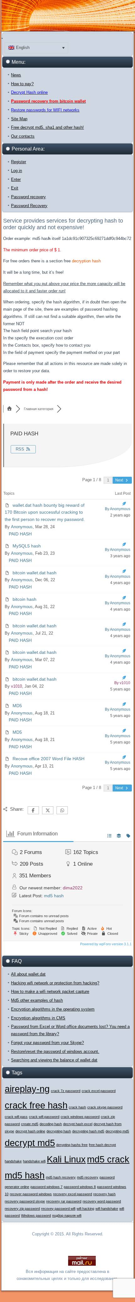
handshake (13, 1161)
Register (18, 161)
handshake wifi (34, 1161)
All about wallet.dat (28, 974)
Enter (16, 179)
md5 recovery (87, 1177)
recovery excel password (72, 1194)
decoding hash (51, 1124)
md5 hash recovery (61, 1177)
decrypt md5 (30, 1143)
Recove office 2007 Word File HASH (48, 758)
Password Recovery (29, 205)
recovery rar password (63, 1201)
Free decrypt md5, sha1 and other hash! (47, 127)
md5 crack (108, 1159)
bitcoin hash (24, 599)
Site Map (19, 118)
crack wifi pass (16, 1117)
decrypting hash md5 (88, 1131)
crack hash (77, 1107)
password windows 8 (80, 1187)
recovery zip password (22, 1208)
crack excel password (99, 1091)
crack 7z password (65, 1091)
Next (119, 480)
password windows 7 (46, 1187)
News (16, 75)
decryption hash (86, 261)
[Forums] (9, 409)
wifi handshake (106, 1208)
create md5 (29, 1124)
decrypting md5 (117, 1131)
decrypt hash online (30, 1131)
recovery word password (102, 1201)
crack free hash (36, 1105)
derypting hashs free (72, 1145)
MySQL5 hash (27, 545)
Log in (16, 170)
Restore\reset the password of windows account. (55, 1051)
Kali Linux (66, 1159)
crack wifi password (44, 1117)
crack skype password (104, 1107)
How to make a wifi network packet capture (50, 991)
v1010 (16, 686)
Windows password (36, 1215)
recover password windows (31, 1194)
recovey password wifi (58, 1208)
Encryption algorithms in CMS (38, 1018)
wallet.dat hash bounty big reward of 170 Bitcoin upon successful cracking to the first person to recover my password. (45, 512)
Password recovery (28, 196)
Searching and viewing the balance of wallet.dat (54, 1060)
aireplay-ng (27, 1089)
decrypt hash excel (77, 1124)
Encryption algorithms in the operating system (52, 1009)
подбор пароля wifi (66, 1215)
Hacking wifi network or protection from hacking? (55, 983)
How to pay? (22, 83)
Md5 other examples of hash (37, 1000)
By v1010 (122, 683)
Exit (14, 188)
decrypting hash (58, 1131)
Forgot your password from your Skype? (47, 1042)
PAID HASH (20, 533)
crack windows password (80, 1117)
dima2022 (73, 887)
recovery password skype (25, 1201)
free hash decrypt (102, 1145)
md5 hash (54, 895)
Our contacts (23, 136)
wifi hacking (85, 1208)
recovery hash (104, 1194)
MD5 (17, 705)
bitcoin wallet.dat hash (35, 572)
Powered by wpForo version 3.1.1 (105, 944)
